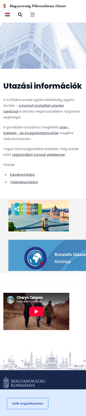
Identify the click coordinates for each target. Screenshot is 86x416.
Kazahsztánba (22, 174)
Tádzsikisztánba (24, 182)
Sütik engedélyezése (27, 403)
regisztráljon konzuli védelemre (38, 154)
